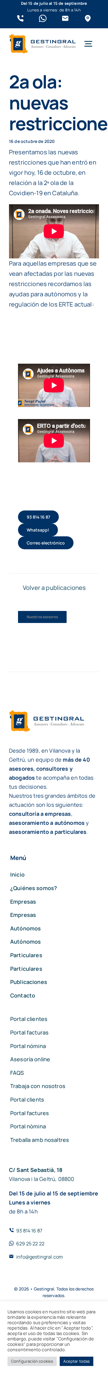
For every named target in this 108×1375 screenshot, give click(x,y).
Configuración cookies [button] (32, 1361)
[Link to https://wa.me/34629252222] (42, 18)
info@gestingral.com (39, 1256)
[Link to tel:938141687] (20, 18)
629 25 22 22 (30, 1243)
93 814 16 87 (29, 1230)
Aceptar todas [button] (76, 1361)
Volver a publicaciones (54, 588)
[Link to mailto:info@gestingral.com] (65, 18)
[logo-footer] (42, 37)
